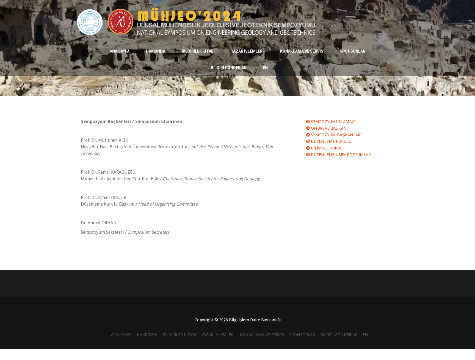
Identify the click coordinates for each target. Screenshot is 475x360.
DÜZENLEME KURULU (330, 141)
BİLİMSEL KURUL (326, 148)
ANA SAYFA (119, 51)
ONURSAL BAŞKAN (328, 128)
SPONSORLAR (352, 51)
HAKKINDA (155, 51)
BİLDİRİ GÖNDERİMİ (228, 68)
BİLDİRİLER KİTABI (198, 51)
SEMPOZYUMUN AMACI (333, 121)
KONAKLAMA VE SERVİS (301, 51)
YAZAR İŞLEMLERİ (247, 51)
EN (265, 68)
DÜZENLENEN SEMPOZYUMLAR (340, 154)
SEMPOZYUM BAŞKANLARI (336, 134)
